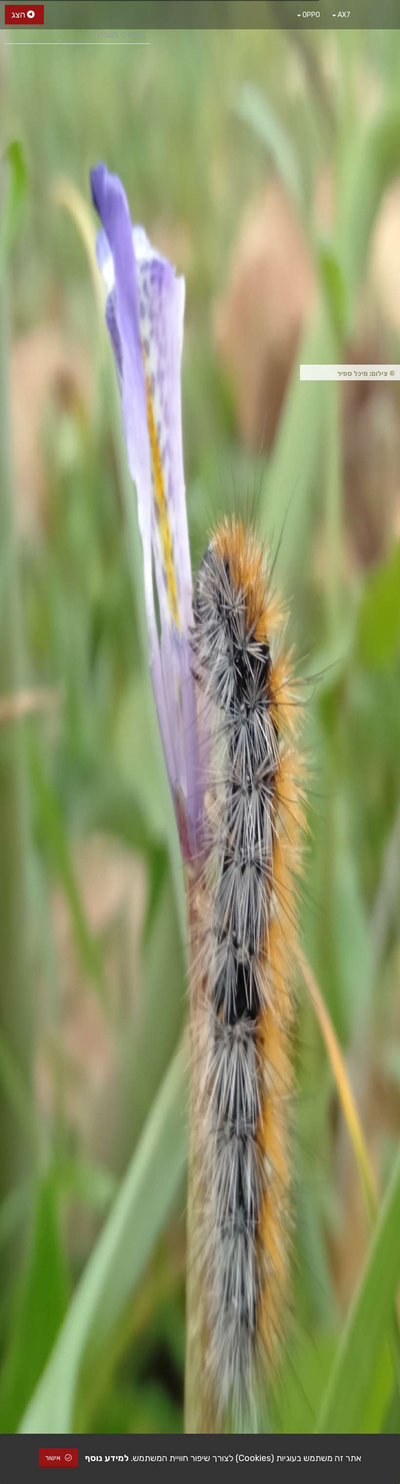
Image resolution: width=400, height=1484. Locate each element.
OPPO (310, 15)
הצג (19, 14)
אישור (53, 1458)
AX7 (343, 15)
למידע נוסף (107, 1458)
